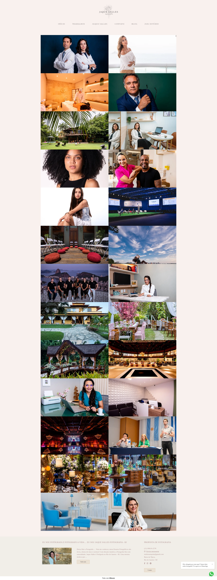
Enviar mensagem (152, 551)
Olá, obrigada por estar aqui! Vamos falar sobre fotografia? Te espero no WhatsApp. (195, 565)
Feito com (108, 578)
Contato (150, 570)
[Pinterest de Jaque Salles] (150, 563)
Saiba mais (83, 562)
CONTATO (119, 24)
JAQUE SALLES (99, 24)
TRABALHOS (78, 24)
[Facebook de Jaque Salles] (144, 563)
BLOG (134, 24)
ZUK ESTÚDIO (152, 24)
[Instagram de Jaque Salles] (147, 563)
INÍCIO (61, 24)
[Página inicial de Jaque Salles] (108, 10)
